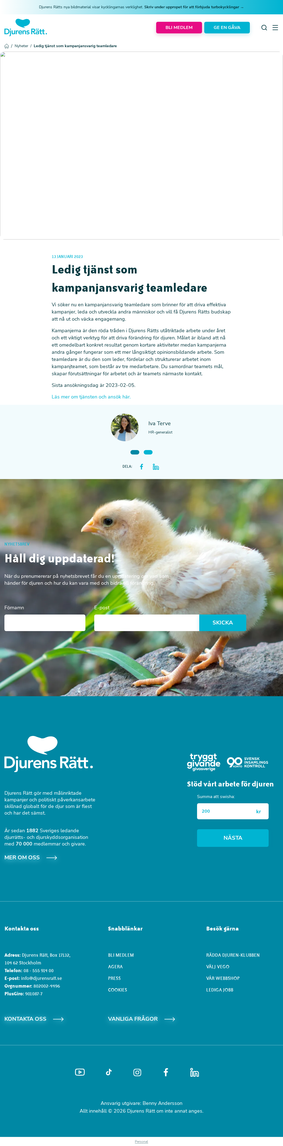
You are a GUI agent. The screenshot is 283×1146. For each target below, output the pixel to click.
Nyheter (23, 46)
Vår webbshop (223, 978)
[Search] (264, 27)
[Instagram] (137, 1072)
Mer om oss (22, 857)
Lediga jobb (219, 990)
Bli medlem (121, 955)
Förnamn (14, 607)
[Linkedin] (195, 1072)
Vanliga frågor (133, 1019)
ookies (119, 990)
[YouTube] (80, 1072)
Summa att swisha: (216, 797)
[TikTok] (109, 1072)
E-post (101, 607)
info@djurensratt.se (41, 978)
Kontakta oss (25, 1019)
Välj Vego (217, 967)
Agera (115, 967)
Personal (141, 1141)
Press (114, 978)
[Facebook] (166, 1072)
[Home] (25, 27)
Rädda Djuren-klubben (233, 955)
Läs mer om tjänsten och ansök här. (91, 396)
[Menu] (275, 27)
